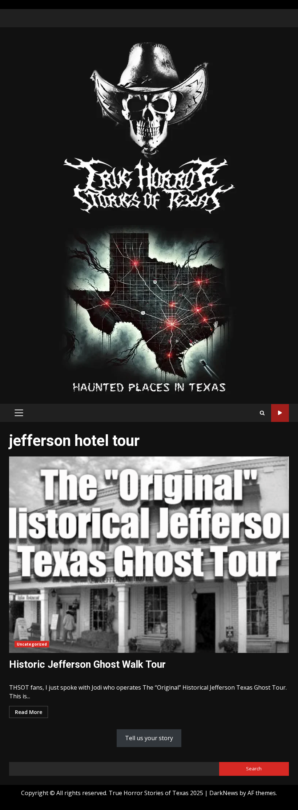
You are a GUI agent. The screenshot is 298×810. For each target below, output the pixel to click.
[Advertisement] (149, 309)
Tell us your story (149, 738)
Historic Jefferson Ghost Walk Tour (149, 554)
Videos (280, 413)
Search (254, 768)
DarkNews (223, 793)
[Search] (262, 413)
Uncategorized (32, 644)
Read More (28, 712)
